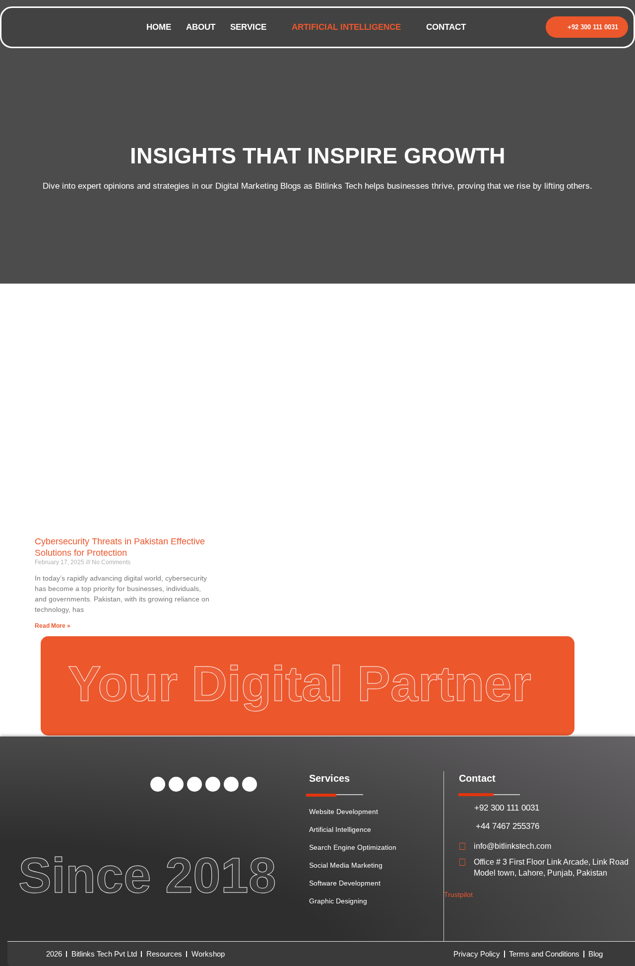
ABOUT (200, 27)
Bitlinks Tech (338, 186)
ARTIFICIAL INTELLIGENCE (346, 27)
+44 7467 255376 (507, 826)
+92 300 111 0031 (506, 808)
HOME (158, 27)
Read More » (52, 625)
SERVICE (248, 27)
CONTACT (446, 27)
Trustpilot (458, 894)
